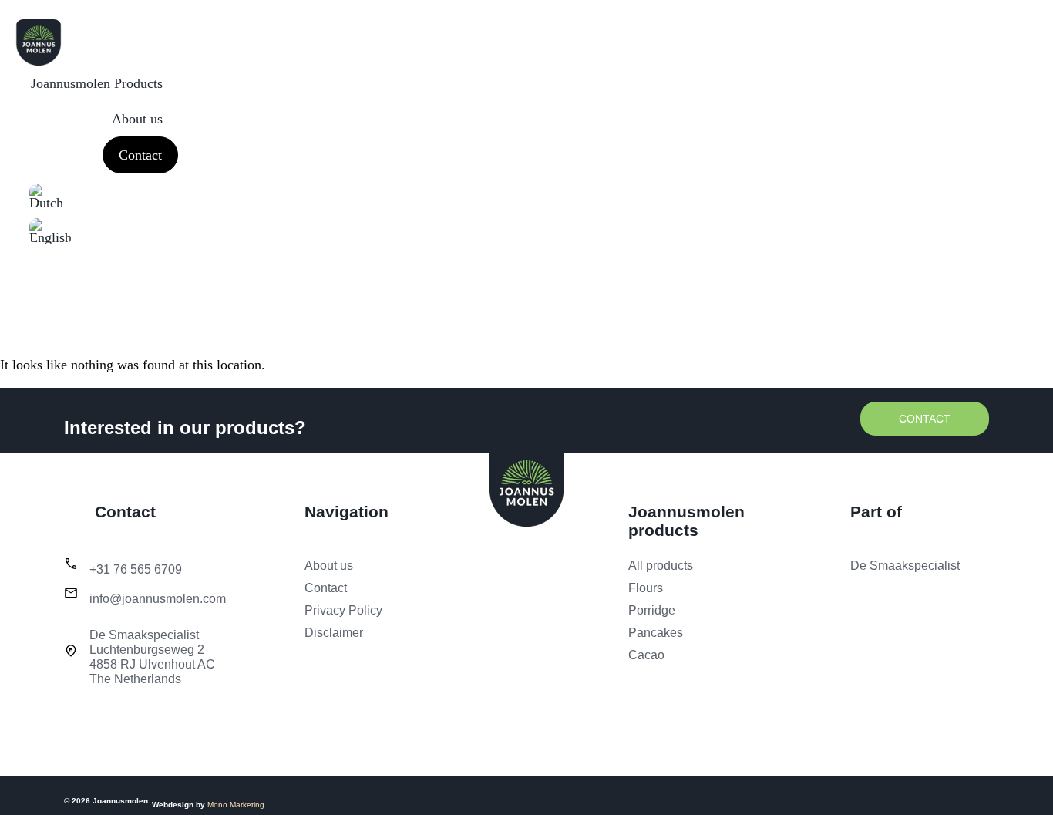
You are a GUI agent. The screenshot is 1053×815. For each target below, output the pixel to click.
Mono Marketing (235, 804)
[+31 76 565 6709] (71, 564)
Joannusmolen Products (97, 83)
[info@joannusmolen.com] (71, 593)
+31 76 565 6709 (135, 569)
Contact (140, 155)
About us (137, 118)
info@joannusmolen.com (157, 598)
